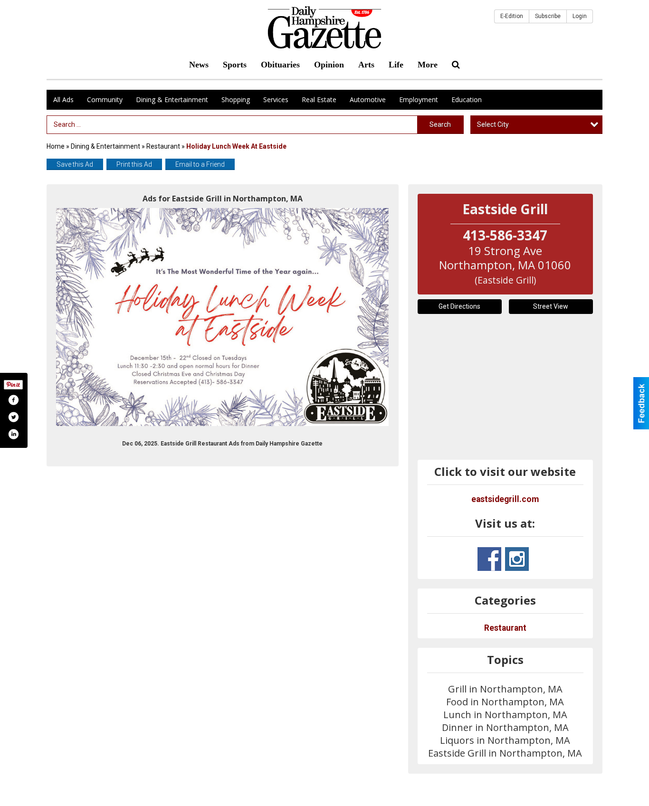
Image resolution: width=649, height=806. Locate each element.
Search (440, 124)
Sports (235, 64)
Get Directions (459, 306)
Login (580, 16)
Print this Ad (134, 164)
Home (56, 146)
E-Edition (511, 16)
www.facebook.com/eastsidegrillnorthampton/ (489, 559)
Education (466, 99)
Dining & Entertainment (172, 99)
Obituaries (280, 64)
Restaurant (163, 146)
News (199, 64)
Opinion (329, 64)
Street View (550, 306)
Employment (418, 99)
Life (396, 64)
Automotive (368, 99)
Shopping (235, 99)
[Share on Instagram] (13, 434)
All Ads (63, 99)
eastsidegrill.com (505, 499)
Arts (366, 64)
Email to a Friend (200, 164)
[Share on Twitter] (13, 417)
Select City (493, 124)
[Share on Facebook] (13, 400)
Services (275, 99)
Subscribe (548, 16)
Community (105, 99)
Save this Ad (75, 164)
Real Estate (319, 99)
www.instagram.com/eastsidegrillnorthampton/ (517, 559)
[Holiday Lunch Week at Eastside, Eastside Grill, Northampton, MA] (222, 317)
